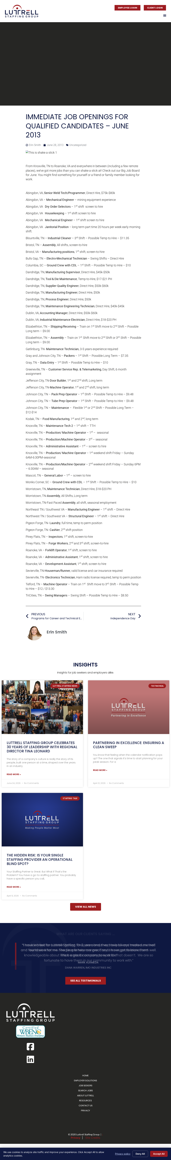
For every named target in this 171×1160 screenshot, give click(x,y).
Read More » (14, 774)
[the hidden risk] (42, 819)
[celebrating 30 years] (42, 707)
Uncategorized (77, 145)
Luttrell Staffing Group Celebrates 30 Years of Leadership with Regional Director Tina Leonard (42, 747)
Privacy (75, 1136)
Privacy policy (122, 1153)
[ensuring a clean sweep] (128, 707)
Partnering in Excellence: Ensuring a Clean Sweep (128, 744)
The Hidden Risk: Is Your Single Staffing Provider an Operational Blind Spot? (39, 859)
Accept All (159, 1153)
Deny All (140, 1153)
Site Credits (92, 1136)
